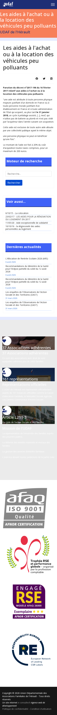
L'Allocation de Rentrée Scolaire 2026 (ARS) (26, 260)
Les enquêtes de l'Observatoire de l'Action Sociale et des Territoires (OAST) (26, 295)
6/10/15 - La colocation (16, 213)
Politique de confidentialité (15, 708)
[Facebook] (36, 78)
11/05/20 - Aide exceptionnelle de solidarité (26, 222)
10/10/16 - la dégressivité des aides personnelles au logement (22, 227)
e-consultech (24, 702)
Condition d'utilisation (40, 708)
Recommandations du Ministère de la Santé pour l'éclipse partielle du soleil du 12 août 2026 (26, 270)
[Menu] (53, 4)
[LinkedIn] (51, 78)
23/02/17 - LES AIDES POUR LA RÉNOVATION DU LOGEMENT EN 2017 (28, 218)
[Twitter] (44, 78)
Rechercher (13, 182)
